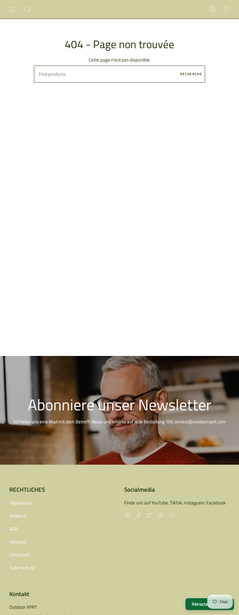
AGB (13, 528)
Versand (17, 541)
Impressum (20, 502)
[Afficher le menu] (12, 9)
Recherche (191, 73)
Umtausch (19, 554)
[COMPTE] (212, 9)
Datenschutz (22, 567)
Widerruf (17, 515)
